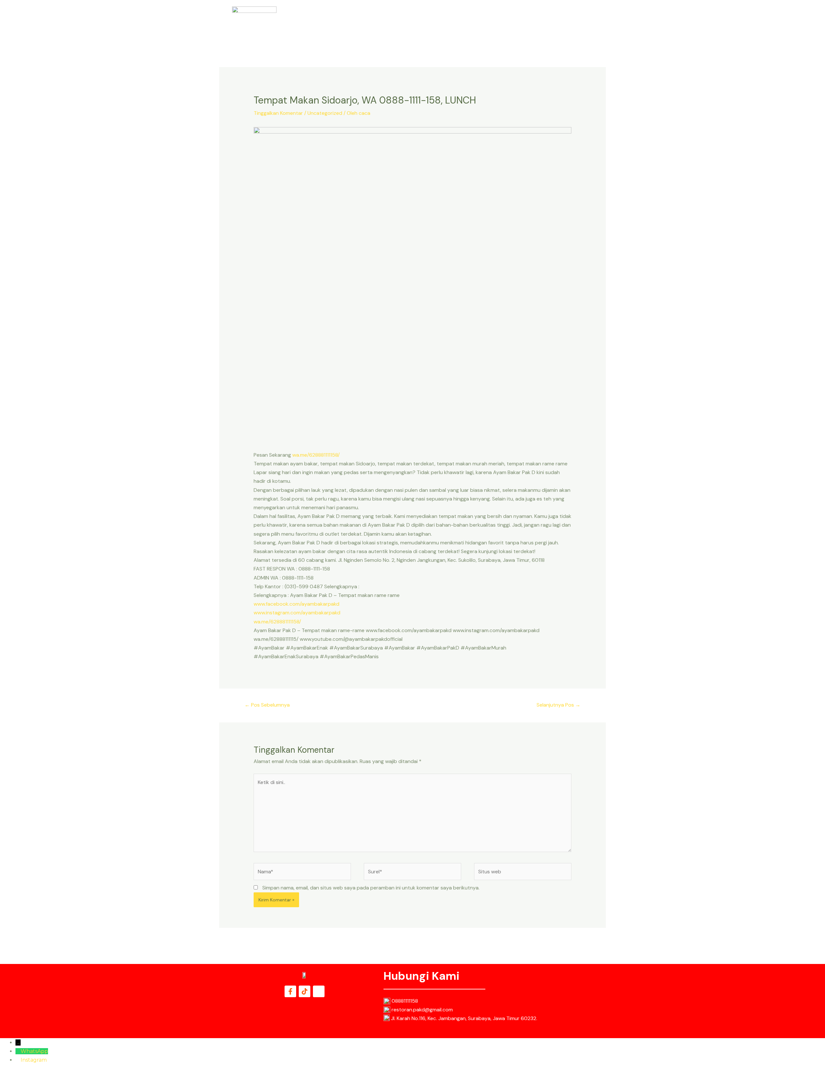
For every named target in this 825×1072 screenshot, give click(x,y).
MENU (488, 23)
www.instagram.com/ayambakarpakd (297, 612)
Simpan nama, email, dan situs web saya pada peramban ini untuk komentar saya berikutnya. (371, 887)
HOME (429, 23)
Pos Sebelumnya (267, 704)
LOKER (539, 23)
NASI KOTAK (459, 23)
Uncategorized (324, 113)
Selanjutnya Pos (558, 704)
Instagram (34, 1060)
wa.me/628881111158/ (316, 455)
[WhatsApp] (18, 1051)
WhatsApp (34, 1051)
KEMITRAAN (568, 23)
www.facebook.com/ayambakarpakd (296, 604)
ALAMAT (513, 23)
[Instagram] (18, 1060)
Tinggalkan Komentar (278, 113)
